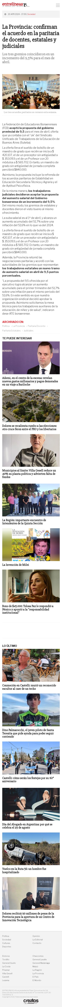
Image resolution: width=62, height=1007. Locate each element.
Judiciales (28, 330)
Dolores (6, 956)
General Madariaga (41, 963)
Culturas (6, 943)
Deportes (6, 946)
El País (36, 977)
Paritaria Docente (36, 326)
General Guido (9, 963)
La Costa (6, 966)
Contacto (37, 943)
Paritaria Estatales (11, 330)
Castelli (5, 977)
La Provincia (19, 326)
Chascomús (38, 956)
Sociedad (31, 14)
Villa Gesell (7, 973)
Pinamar (6, 970)
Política (5, 326)
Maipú (35, 966)
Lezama (5, 980)
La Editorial (38, 939)
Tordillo (5, 959)
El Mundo (37, 980)
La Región (37, 970)
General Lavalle (40, 959)
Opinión (36, 936)
